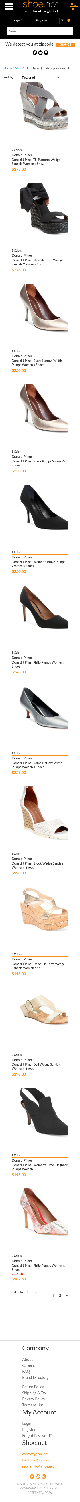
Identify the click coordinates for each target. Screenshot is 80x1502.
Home (7, 68)
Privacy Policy (33, 1399)
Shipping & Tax (34, 1393)
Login (26, 1424)
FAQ (26, 1372)
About (27, 1359)
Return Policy (33, 1387)
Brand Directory (35, 1378)
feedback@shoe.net (36, 1460)
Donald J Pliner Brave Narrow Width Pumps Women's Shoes (37, 363)
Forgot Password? (37, 1436)
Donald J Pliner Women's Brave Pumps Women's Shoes (38, 564)
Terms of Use (33, 1405)
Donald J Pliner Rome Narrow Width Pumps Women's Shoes (37, 765)
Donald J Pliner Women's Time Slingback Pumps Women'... (40, 1167)
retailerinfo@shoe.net (38, 1466)
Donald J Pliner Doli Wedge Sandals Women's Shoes (36, 1066)
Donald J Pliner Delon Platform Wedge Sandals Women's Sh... (38, 966)
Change (65, 44)
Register (41, 20)
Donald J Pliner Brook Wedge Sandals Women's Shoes (37, 865)
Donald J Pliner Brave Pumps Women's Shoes (38, 463)
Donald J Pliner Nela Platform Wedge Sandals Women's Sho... (37, 262)
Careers (28, 1366)
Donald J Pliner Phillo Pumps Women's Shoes (38, 664)
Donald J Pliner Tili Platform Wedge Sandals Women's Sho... (36, 162)
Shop (18, 68)
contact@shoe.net (35, 1454)
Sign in (18, 20)
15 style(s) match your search (48, 68)
